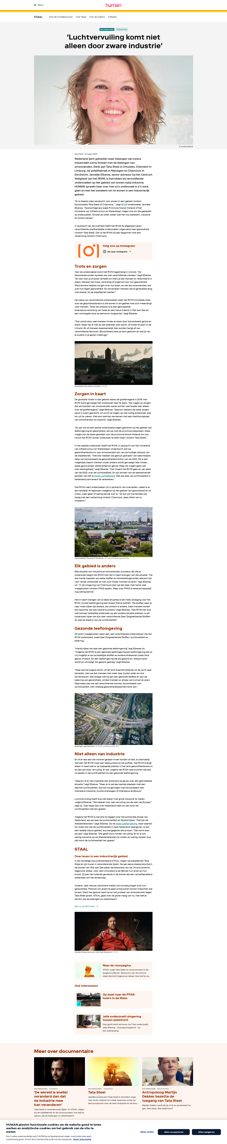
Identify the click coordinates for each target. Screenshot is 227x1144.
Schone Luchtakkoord (103, 476)
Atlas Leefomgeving (126, 823)
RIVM (124, 204)
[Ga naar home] (113, 5)
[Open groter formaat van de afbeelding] (114, 363)
